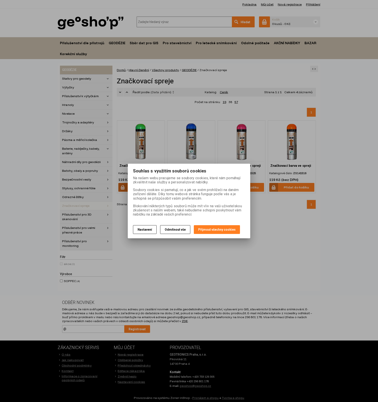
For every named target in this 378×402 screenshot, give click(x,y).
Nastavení (145, 229)
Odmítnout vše (175, 229)
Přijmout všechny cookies (217, 229)
